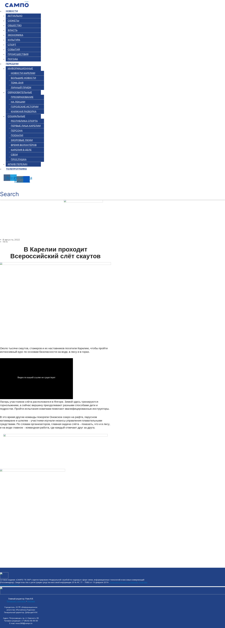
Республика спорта (24, 121)
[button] (9, 191)
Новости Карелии (23, 73)
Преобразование (22, 97)
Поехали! (17, 135)
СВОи (14, 154)
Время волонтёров (23, 145)
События (14, 49)
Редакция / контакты (16, 601)
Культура (14, 39)
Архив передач (17, 164)
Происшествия (18, 54)
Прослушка (18, 159)
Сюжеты (13, 20)
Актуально (15, 15)
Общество (15, 25)
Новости (12, 11)
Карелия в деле (21, 149)
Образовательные (20, 92)
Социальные (16, 116)
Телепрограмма (16, 169)
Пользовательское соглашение (124, 582)
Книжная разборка (23, 111)
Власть (12, 30)
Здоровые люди (22, 140)
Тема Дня (17, 82)
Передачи (12, 63)
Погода (13, 59)
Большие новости (23, 78)
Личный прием (21, 87)
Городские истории (24, 106)
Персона (17, 130)
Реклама (31, 601)
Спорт (12, 44)
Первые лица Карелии (26, 125)
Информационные (20, 68)
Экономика (15, 35)
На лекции (18, 101)
